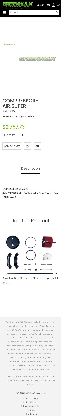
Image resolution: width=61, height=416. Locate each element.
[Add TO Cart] (34, 260)
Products (30, 410)
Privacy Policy (30, 398)
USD (42, 5)
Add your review (25, 116)
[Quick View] (26, 260)
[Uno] (17, 5)
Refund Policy (30, 402)
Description (30, 168)
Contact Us (31, 414)
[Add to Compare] (37, 146)
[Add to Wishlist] (27, 146)
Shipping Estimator (30, 406)
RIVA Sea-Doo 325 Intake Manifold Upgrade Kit (30, 278)
